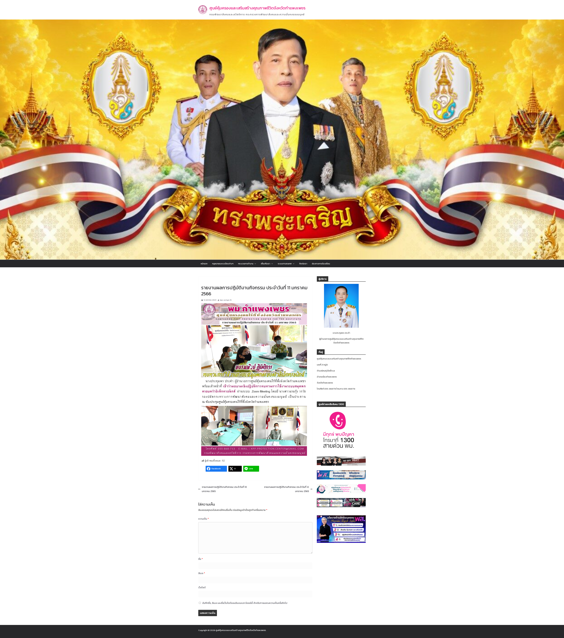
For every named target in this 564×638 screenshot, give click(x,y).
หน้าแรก (204, 263)
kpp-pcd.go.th (226, 300)
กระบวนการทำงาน (245, 263)
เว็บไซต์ (202, 587)
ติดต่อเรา (303, 263)
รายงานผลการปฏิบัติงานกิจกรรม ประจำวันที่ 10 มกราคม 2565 (224, 489)
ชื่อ (200, 559)
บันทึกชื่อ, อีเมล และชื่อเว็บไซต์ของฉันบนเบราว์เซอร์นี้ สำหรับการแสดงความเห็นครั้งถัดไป (244, 603)
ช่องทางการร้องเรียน (321, 263)
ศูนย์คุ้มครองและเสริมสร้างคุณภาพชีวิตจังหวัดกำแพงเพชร (257, 8)
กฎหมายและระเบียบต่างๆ (222, 263)
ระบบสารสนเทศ (285, 263)
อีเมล (201, 573)
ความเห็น (203, 518)
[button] (254, 264)
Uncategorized (208, 281)
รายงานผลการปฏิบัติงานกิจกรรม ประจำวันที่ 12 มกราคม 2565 (286, 489)
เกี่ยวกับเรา (265, 263)
